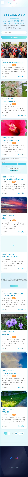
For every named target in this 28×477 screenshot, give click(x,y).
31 (16, 433)
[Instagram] (16, 458)
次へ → (21, 433)
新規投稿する (15, 37)
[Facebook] (11, 458)
